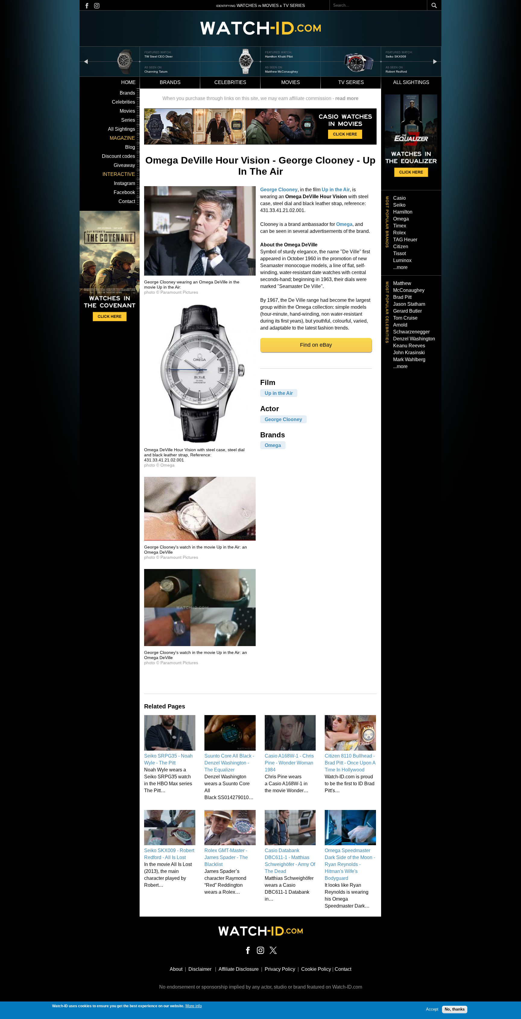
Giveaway (124, 165)
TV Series (351, 82)
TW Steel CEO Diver (158, 56)
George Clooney (279, 189)
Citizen (400, 246)
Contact (126, 201)
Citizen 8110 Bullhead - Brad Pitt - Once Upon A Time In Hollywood (350, 762)
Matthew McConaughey (281, 71)
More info (193, 1006)
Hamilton (402, 211)
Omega (344, 224)
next (435, 61)
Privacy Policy (280, 969)
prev (86, 61)
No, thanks (455, 1009)
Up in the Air (336, 189)
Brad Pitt (402, 297)
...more (400, 267)
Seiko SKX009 (396, 56)
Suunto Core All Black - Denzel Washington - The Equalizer (229, 762)
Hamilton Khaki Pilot (279, 56)
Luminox (402, 260)
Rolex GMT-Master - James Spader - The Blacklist (226, 857)
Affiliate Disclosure (239, 969)
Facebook (124, 192)
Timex (399, 225)
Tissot (399, 253)
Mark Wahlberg (409, 359)
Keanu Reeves (409, 345)
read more (346, 98)
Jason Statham (409, 304)
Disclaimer (199, 969)
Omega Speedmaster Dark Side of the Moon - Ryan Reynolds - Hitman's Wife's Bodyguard (350, 864)
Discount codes (118, 156)
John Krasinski (409, 352)
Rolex (399, 232)
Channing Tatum (155, 71)
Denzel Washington (414, 338)
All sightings (411, 82)
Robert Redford (396, 71)
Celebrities (230, 82)
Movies (290, 82)
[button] (200, 274)
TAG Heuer (405, 239)
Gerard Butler (407, 311)
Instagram (124, 183)
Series (128, 120)
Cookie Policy (316, 969)
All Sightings (121, 129)
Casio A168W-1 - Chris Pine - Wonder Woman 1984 (289, 762)
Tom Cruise (405, 317)
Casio (399, 198)
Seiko (399, 205)
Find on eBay (316, 345)
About (176, 969)
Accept (432, 1009)
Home (128, 82)
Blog (130, 147)
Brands (170, 82)
